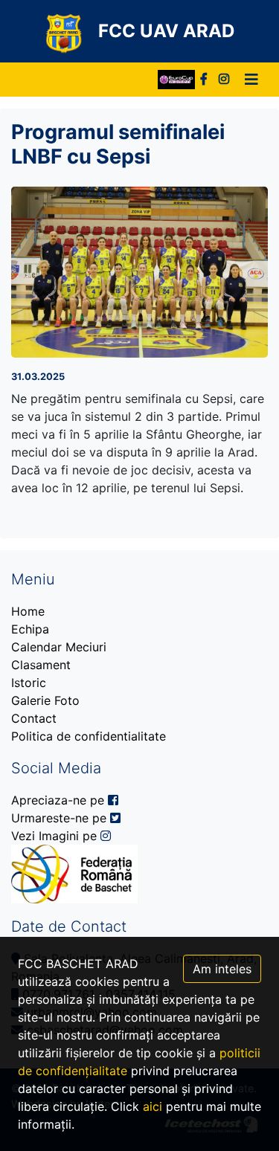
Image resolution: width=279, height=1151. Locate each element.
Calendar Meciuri (58, 646)
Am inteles (222, 968)
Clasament (41, 664)
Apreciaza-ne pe (59, 800)
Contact (34, 718)
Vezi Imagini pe (55, 835)
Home (28, 611)
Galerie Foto (45, 700)
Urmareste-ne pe (60, 817)
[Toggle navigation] (251, 79)
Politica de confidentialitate (88, 736)
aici (152, 1106)
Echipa (30, 629)
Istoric (28, 682)
